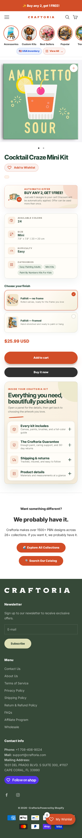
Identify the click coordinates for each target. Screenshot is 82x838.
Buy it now (41, 372)
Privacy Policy (14, 690)
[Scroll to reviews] (6, 177)
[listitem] (11, 35)
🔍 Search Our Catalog (41, 560)
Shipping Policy (15, 698)
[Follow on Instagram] (18, 795)
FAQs (8, 712)
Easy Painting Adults (30, 266)
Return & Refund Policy (20, 705)
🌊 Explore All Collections (41, 547)
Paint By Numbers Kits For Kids (36, 272)
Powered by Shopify (52, 807)
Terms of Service (16, 683)
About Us (11, 676)
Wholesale (11, 727)
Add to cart (41, 357)
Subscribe (18, 643)
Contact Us (12, 669)
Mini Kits (49, 266)
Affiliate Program (16, 720)
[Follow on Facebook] (6, 795)
